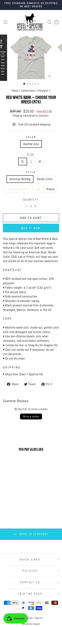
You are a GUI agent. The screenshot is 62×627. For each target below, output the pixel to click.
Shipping (17, 115)
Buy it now (31, 228)
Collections (28, 90)
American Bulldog (19, 179)
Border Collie (45, 179)
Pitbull (50, 189)
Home (15, 90)
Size (31, 154)
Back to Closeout (33, 534)
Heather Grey (31, 144)
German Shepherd (18, 189)
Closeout (43, 90)
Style (31, 172)
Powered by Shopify (31, 623)
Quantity (31, 199)
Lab (38, 189)
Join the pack (30, 593)
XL (22, 161)
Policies (30, 570)
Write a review (31, 416)
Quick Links (30, 559)
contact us (30, 582)
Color (31, 137)
